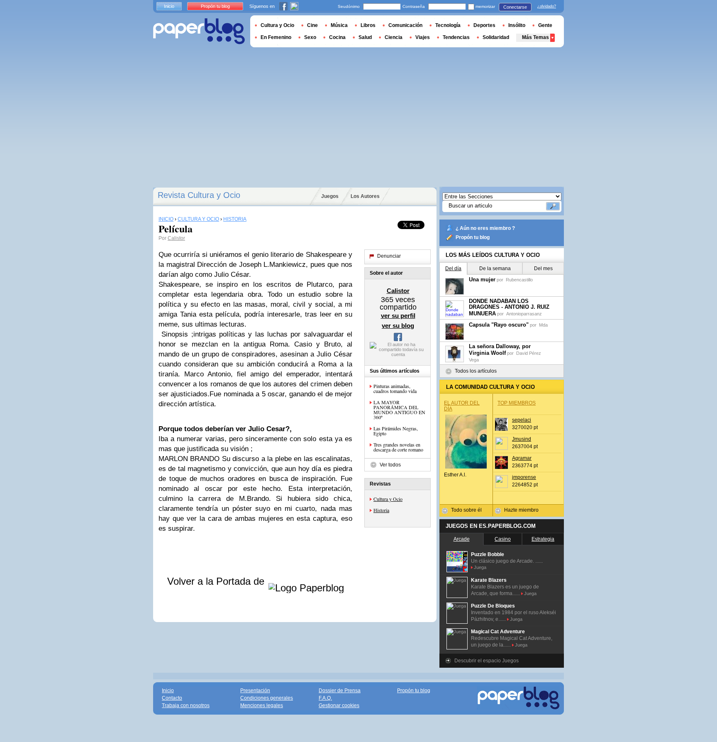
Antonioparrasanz (524, 313)
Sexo (310, 37)
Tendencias (456, 37)
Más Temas (535, 37)
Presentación (255, 690)
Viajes (422, 37)
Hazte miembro (521, 510)
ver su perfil (398, 315)
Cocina (337, 37)
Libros (368, 25)
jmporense (524, 477)
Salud (365, 37)
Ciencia (393, 37)
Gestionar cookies (339, 705)
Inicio (169, 6)
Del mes (543, 268)
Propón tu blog (473, 237)
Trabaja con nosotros (186, 705)
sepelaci (521, 420)
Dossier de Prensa (340, 690)
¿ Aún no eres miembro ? (485, 228)
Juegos (330, 196)
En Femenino (276, 37)
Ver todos (390, 465)
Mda (543, 324)
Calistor (176, 238)
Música (339, 25)
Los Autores (365, 196)
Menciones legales (261, 705)
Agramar (522, 458)
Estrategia (543, 539)
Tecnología (448, 25)
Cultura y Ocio (387, 498)
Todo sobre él (466, 510)
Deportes (484, 25)
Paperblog (199, 31)
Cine (312, 25)
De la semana (495, 268)
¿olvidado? (546, 6)
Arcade (462, 539)
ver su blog (398, 325)
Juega (480, 567)
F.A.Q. (325, 698)
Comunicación (405, 25)
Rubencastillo (519, 279)
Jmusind (521, 439)
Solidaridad (496, 37)
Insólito (516, 25)
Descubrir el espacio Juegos (486, 661)
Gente (545, 25)
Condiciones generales (266, 698)
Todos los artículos (476, 371)
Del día (453, 268)
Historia (381, 510)
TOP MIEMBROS (517, 403)
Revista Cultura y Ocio (199, 195)
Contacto (172, 698)
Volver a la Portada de (217, 581)
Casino (503, 539)
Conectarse (515, 7)
